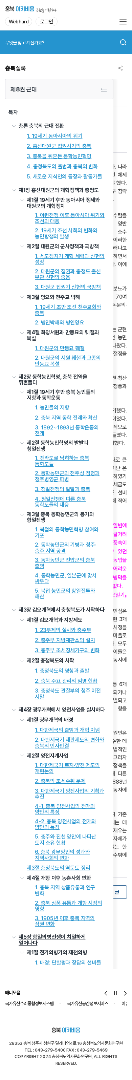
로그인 (46, 22)
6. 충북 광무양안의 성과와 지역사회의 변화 (62, 855)
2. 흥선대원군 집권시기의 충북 (59, 146)
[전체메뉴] (123, 22)
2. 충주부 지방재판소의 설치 (65, 640)
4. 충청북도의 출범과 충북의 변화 (62, 167)
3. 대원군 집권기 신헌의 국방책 (68, 287)
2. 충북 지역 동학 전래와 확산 (66, 418)
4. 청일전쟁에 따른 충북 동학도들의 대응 (60, 502)
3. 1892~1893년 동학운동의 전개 (67, 431)
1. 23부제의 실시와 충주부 (63, 630)
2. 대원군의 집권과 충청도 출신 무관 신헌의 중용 (68, 274)
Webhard (18, 22)
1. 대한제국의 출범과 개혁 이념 (67, 730)
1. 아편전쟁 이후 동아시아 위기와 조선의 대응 (70, 218)
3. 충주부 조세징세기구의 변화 (67, 651)
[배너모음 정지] (116, 993)
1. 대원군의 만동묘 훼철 (60, 348)
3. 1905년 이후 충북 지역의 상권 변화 (65, 921)
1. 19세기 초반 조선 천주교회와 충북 (68, 310)
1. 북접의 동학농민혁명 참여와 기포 (66, 532)
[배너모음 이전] (106, 993)
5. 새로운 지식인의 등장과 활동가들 (64, 177)
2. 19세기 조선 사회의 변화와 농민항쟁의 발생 (66, 233)
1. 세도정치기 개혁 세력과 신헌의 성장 (70, 259)
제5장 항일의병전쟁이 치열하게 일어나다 (52, 940)
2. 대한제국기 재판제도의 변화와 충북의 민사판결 (69, 743)
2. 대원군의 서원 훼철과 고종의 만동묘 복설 (68, 361)
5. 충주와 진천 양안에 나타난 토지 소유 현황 (65, 840)
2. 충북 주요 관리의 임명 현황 (66, 681)
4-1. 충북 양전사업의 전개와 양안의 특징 (65, 809)
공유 (120, 68)
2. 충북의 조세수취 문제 (60, 781)
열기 (13, 126)
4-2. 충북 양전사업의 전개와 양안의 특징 (65, 824)
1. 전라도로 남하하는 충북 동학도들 (62, 461)
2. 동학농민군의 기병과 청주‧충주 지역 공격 (65, 548)
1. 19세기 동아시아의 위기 (54, 136)
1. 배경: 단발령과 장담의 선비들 (68, 963)
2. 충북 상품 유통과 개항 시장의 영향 (68, 906)
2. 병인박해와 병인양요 (59, 323)
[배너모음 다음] (126, 993)
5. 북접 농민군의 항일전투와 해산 (65, 594)
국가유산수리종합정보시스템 (29, 1003)
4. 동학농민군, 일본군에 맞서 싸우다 (65, 579)
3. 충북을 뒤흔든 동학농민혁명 (59, 156)
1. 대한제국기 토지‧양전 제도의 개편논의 (67, 768)
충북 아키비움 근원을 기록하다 (31, 8)
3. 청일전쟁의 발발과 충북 (62, 489)
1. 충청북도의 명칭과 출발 (62, 671)
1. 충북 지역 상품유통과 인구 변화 (65, 890)
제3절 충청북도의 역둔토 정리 (58, 868)
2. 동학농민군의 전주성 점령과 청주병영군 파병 (67, 476)
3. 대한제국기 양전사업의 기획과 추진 (69, 794)
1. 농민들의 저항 (52, 408)
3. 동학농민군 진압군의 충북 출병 (65, 563)
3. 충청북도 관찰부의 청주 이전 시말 (68, 694)
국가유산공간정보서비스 (87, 1003)
